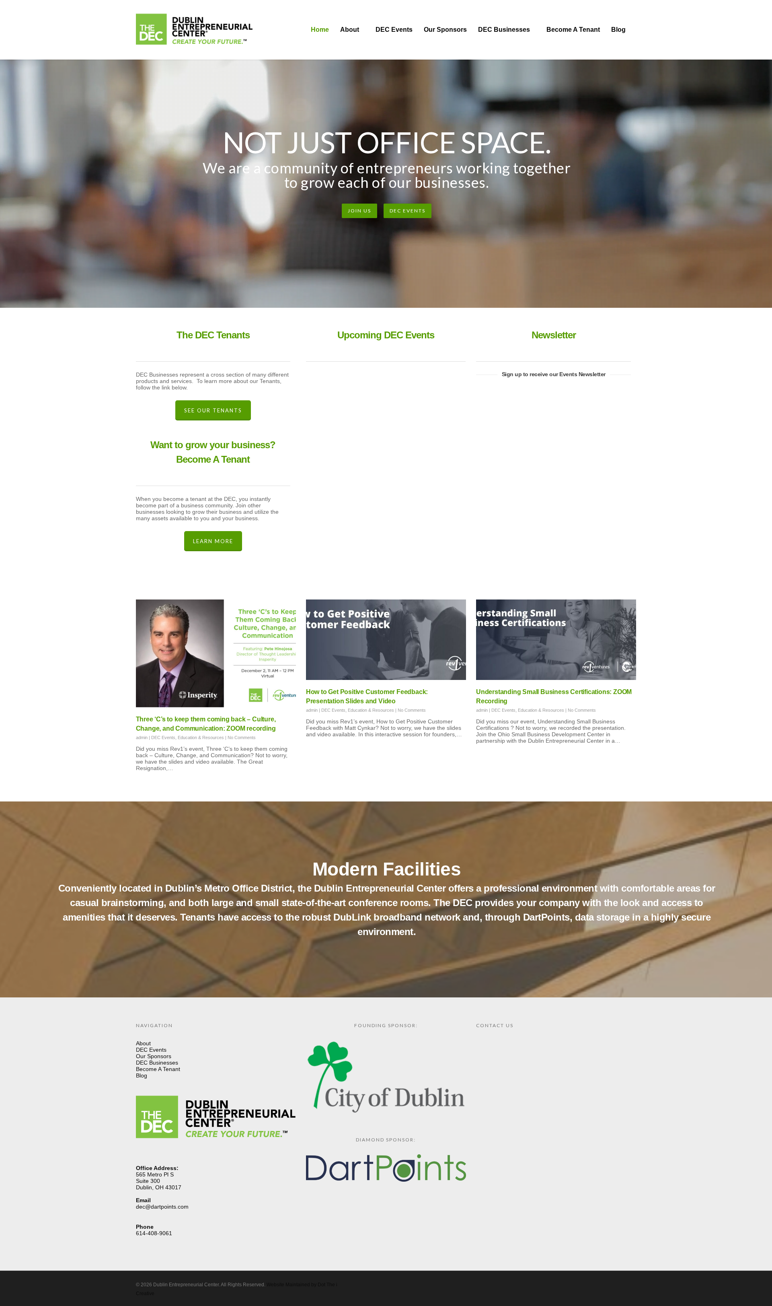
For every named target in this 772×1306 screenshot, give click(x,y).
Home (320, 29)
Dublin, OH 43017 (158, 1187)
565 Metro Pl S (155, 1174)
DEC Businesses (504, 29)
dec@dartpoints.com (162, 1206)
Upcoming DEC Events (385, 335)
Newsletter (554, 335)
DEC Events (394, 29)
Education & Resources (201, 737)
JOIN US (359, 211)
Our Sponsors (445, 29)
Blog (618, 29)
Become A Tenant (573, 29)
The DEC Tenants (213, 335)
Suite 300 (148, 1181)
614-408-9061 (154, 1233)
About (349, 29)
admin (142, 737)
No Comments (242, 737)
